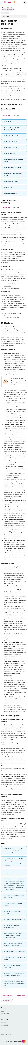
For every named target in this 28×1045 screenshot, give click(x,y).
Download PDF (7, 1000)
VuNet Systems (5, 1034)
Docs (2, 1011)
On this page (5, 16)
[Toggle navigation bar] (2, 2)
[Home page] (2, 7)
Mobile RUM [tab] (16, 115)
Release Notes (5, 1013)
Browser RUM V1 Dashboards (11, 288)
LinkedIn (3, 1022)
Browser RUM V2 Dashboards (11, 317)
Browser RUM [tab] (6, 115)
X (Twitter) (4, 1025)
